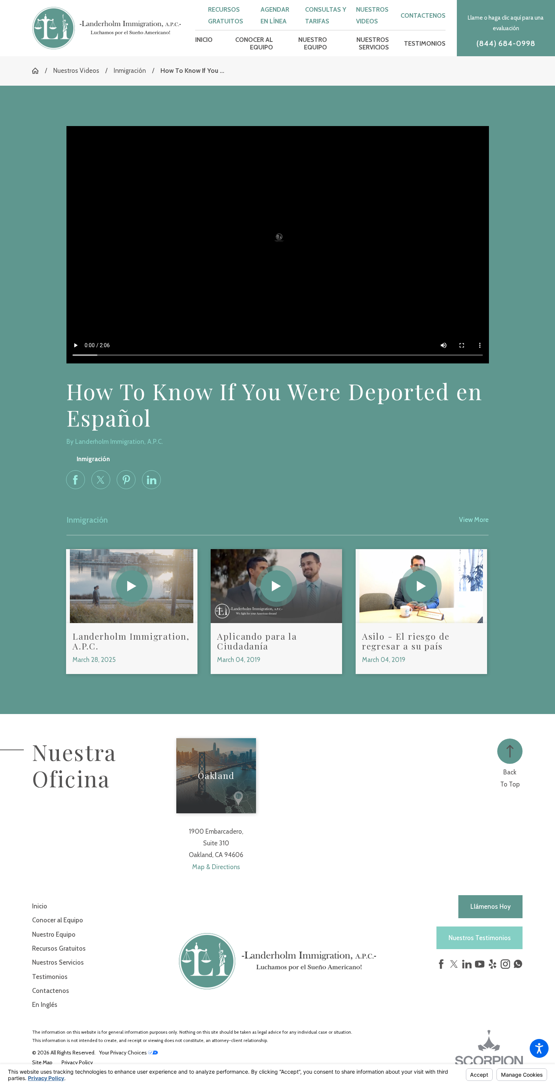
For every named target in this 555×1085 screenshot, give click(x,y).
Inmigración (130, 70)
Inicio (39, 906)
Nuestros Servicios (58, 962)
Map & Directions (216, 867)
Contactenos (423, 15)
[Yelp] (492, 964)
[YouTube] (479, 964)
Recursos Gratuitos (59, 948)
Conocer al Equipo (57, 920)
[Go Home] (38, 71)
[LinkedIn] (467, 964)
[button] (539, 1048)
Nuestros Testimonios (480, 938)
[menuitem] (204, 43)
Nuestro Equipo (54, 934)
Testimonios (50, 976)
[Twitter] (454, 964)
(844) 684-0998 (505, 43)
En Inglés (44, 1004)
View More (474, 519)
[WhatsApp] (518, 965)
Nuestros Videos (76, 70)
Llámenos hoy (490, 906)
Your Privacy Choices (123, 1053)
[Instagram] (505, 964)
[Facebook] (441, 964)
